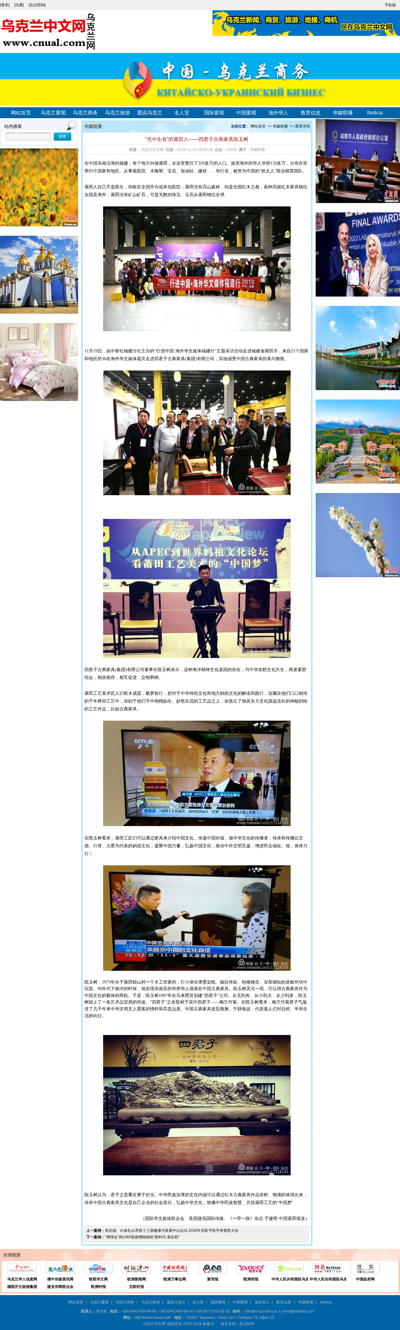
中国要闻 (246, 112)
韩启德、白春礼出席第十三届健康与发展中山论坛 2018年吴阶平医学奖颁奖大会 (171, 1230)
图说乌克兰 (149, 112)
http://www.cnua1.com (152, 1317)
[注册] (19, 5)
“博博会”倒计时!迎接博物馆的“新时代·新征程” (142, 1237)
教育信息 (311, 112)
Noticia (375, 112)
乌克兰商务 (85, 112)
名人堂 (181, 112)
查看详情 (302, 126)
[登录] (5, 5)
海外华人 (278, 112)
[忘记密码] (37, 5)
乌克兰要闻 (53, 112)
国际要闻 (214, 112)
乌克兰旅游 (117, 112)
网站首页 (21, 112)
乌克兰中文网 (152, 150)
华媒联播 (343, 112)
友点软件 (246, 1324)
